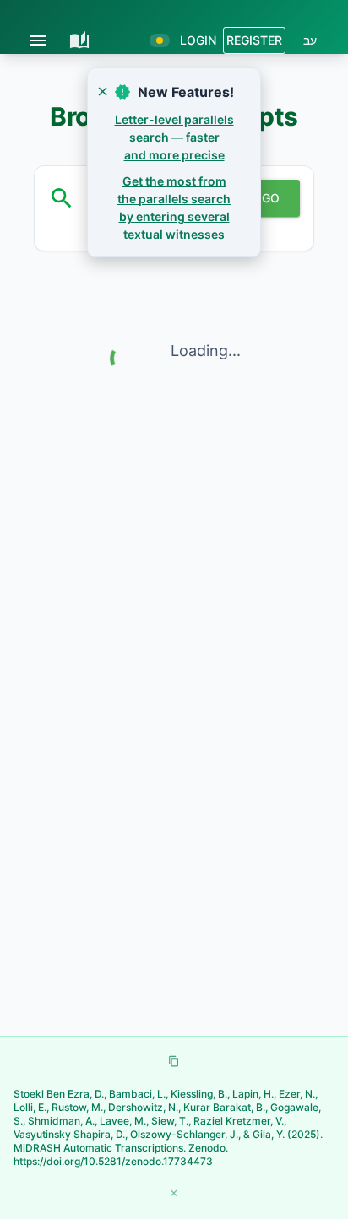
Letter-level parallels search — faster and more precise (174, 137)
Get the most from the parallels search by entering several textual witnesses (174, 207)
